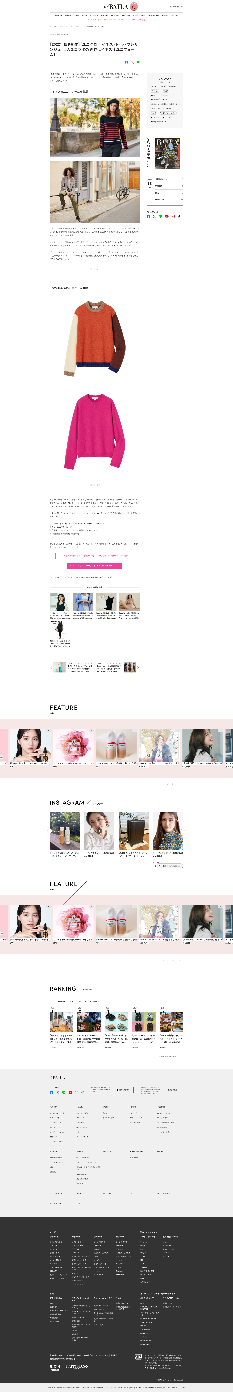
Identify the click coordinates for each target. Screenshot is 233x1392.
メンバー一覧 (134, 1157)
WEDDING (105, 16)
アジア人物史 (54, 1321)
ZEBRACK (53, 1264)
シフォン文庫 (98, 1325)
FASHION (58, 16)
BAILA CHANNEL (163, 1193)
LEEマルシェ (145, 1326)
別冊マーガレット (100, 1264)
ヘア (77, 1132)
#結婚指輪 (172, 86)
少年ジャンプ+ (55, 1256)
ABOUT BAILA (55, 1203)
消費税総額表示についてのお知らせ (62, 1359)
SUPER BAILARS (139, 16)
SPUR (142, 1256)
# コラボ (108, 577)
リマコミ (97, 1271)
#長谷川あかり (156, 108)
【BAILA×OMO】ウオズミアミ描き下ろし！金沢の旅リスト (116, 765)
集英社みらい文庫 (122, 1303)
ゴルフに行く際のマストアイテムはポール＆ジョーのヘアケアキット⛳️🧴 (64, 855)
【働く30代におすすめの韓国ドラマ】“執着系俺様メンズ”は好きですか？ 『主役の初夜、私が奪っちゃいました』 (61, 1042)
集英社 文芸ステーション (59, 1310)
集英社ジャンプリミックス (59, 1275)
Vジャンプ (53, 1249)
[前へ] (49, 831)
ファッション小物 (55, 1122)
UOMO (142, 1278)
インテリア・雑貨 (162, 1118)
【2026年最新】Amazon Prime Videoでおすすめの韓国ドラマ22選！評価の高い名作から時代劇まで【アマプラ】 (88, 1042)
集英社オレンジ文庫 (101, 1306)
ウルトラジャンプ (78, 1284)
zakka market (145, 1344)
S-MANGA (53, 1271)
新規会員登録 (172, 1090)
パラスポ (166, 1256)
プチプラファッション (57, 1132)
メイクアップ (80, 1122)
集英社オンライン (146, 1282)
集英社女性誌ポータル (176, 7)
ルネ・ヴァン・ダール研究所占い (86, 1162)
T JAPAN (143, 1267)
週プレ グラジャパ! (170, 1249)
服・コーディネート (56, 1118)
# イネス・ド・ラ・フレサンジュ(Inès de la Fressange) (85, 577)
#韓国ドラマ (174, 104)
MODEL (165, 16)
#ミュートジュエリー (158, 86)
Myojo (165, 1242)
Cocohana (119, 1271)
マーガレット (98, 1260)
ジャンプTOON (55, 1260)
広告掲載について (56, 1355)
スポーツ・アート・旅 (163, 1132)
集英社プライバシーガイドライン (96, 1355)
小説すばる (54, 1307)
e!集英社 (75, 1334)
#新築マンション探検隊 (158, 104)
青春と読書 (54, 1318)
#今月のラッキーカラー (168, 113)
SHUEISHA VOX (146, 1322)
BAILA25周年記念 (138, 20)
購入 (157, 193)
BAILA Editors (82, 1203)
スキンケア (80, 1118)
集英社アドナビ (168, 1303)
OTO (142, 1303)
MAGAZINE (125, 16)
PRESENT (174, 16)
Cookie (118, 1267)
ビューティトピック (83, 1113)
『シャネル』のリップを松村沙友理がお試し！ (168, 854)
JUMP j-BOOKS (99, 1309)
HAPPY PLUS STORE (148, 1319)
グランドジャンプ (78, 1281)
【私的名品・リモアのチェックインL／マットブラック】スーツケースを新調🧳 (133, 855)
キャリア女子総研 (94, 20)
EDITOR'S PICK (56, 1193)
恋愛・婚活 (53, 1172)
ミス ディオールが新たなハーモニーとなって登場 (29, 765)
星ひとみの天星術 (82, 1179)
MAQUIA (143, 1253)
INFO (132, 1193)
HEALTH (84, 16)
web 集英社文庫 (55, 1314)
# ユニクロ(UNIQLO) (57, 577)
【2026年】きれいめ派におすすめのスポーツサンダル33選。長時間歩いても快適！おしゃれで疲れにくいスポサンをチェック (116, 1042)
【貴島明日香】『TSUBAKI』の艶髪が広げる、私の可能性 (159, 765)
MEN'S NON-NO (146, 1275)
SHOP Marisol (145, 1329)
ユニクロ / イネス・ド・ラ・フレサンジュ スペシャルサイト (92, 566)
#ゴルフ (153, 113)
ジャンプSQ (54, 1245)
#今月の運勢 (155, 100)
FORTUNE (115, 16)
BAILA (142, 1249)
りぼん (96, 1256)
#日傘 (165, 100)
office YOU (120, 1275)
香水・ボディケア (81, 1127)
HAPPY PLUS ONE (147, 1271)
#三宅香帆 (168, 108)
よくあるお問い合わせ (73, 1355)
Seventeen (144, 1242)
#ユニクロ (166, 117)
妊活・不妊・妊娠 (135, 1122)
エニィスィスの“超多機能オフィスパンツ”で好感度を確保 (201, 765)
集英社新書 (76, 1321)
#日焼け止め (155, 117)
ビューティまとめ (82, 1137)
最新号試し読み (161, 179)
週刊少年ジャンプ (56, 1242)
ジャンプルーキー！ (56, 1267)
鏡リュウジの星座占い (83, 1157)
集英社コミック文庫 (57, 1278)
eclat (142, 1264)
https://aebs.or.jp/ (165, 1368)
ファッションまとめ (56, 1141)
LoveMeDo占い (81, 1174)
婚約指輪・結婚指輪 (56, 1157)
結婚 (51, 1167)
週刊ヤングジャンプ (79, 1264)
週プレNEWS (167, 1245)
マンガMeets (98, 1275)
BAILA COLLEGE (110, 20)
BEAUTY (68, 16)
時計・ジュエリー (55, 1127)
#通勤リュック (156, 95)
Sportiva (166, 1253)
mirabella (143, 1337)
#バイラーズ (169, 95)
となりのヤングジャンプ (80, 1277)
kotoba (74, 1330)
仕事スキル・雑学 (108, 1118)
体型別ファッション (56, 1137)
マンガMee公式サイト (101, 1267)
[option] (30, 750)
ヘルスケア (133, 1113)
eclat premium (145, 1333)
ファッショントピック (57, 1113)
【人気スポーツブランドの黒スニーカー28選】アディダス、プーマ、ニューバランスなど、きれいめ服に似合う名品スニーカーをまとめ (144, 1042)
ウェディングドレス (56, 1162)
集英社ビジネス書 (78, 1317)
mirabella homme (146, 1340)
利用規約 (114, 1355)
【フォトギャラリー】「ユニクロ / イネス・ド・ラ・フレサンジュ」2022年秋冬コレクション (92, 556)
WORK (76, 16)
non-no (142, 1245)
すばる (52, 1303)
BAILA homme (124, 20)
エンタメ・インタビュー (164, 1113)
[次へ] (183, 831)
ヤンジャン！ (76, 1273)
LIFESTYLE (94, 16)
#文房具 (165, 91)
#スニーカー (155, 91)
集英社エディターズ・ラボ (172, 1307)
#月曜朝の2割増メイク (158, 122)
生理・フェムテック (136, 1118)
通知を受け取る (124, 1090)
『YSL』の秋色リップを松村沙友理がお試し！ (99, 854)
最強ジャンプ (54, 1253)
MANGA (160, 1151)
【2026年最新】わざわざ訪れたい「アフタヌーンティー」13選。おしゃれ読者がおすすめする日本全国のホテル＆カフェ (171, 1042)
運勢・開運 (79, 1183)
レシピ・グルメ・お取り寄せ (165, 1122)
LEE (141, 1260)
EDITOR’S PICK (153, 16)
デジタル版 (159, 200)
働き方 (105, 1113)
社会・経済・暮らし (162, 1127)
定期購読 (158, 186)
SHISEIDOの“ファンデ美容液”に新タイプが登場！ (73, 765)
